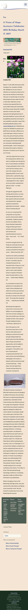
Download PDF (7, 49)
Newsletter (13, 510)
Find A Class (13, 502)
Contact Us (14, 602)
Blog (4, 17)
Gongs (5, 517)
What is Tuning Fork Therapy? (14, 548)
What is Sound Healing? (12, 543)
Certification (13, 508)
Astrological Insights (21, 504)
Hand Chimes (5, 508)
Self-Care (20, 514)
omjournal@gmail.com (9, 126)
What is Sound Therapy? (12, 546)
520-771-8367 (15, 601)
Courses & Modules (13, 505)
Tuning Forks (5, 504)
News (19, 508)
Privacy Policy (14, 593)
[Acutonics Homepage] (4, 6)
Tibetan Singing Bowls (5, 513)
